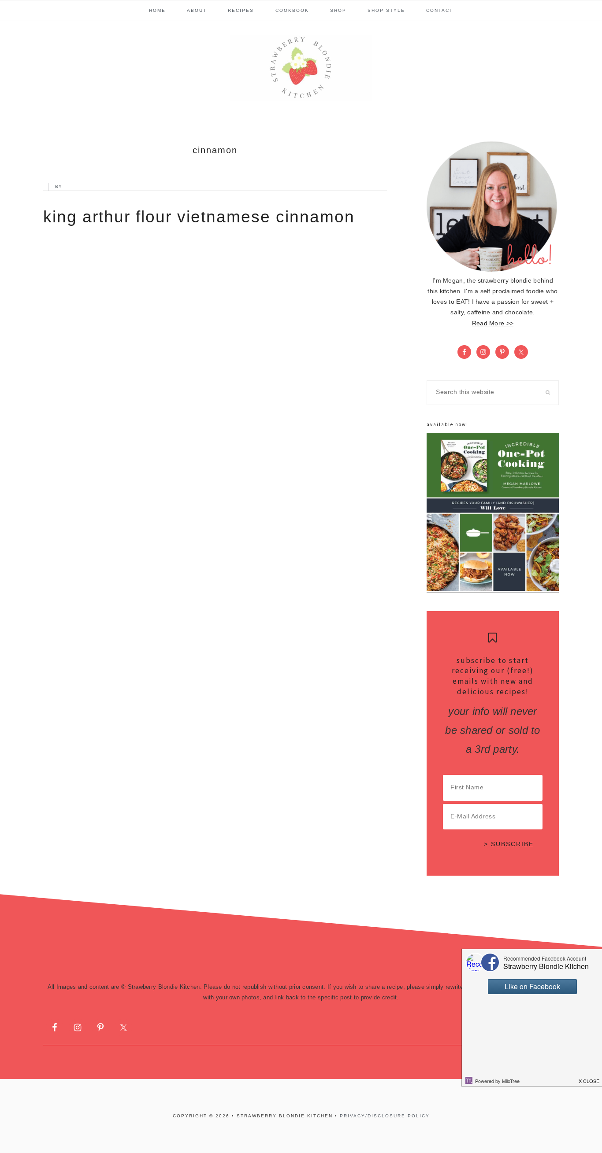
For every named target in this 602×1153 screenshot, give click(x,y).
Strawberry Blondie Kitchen (301, 68)
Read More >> (492, 323)
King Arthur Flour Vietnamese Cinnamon (199, 217)
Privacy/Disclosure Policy (385, 1115)
